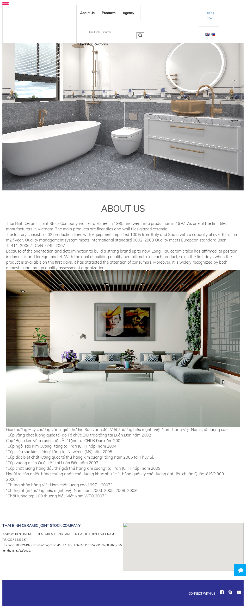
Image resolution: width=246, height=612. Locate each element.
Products (109, 13)
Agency (128, 13)
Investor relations (94, 44)
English (210, 34)
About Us (87, 13)
